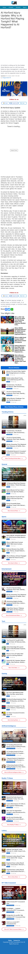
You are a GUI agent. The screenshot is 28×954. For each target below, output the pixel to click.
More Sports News (13, 563)
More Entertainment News (13, 615)
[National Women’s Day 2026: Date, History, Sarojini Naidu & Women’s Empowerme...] (7, 351)
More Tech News (13, 667)
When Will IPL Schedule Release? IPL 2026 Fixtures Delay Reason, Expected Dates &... (21, 331)
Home (4, 7)
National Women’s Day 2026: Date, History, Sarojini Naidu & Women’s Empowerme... (20, 349)
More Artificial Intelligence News (13, 772)
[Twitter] (9, 309)
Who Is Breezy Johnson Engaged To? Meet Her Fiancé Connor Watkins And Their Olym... (20, 359)
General (18, 7)
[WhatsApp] (12, 309)
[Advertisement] (14, 41)
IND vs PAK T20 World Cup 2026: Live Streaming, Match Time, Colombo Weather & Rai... (20, 320)
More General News (13, 510)
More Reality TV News (13, 824)
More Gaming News (13, 720)
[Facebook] (6, 309)
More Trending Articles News (13, 458)
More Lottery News (13, 877)
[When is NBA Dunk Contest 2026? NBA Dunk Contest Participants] (7, 343)
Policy (10, 940)
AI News (11, 7)
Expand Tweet (14, 150)
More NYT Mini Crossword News (13, 929)
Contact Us (17, 940)
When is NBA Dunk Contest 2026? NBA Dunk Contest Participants (20, 340)
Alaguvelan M (6, 77)
